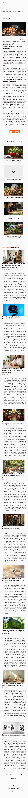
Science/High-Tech (14, 788)
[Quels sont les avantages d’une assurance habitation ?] (13, 228)
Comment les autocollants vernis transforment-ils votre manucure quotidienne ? (13, 370)
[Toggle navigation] (4, 2)
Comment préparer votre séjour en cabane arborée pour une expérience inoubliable (13, 632)
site (5, 57)
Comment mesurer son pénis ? (14, 179)
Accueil (2, 10)
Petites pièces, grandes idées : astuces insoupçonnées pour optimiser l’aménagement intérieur (13, 265)
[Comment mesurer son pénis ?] (13, 171)
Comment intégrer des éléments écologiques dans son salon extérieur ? (13, 475)
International (14, 782)
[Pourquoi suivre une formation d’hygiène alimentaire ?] (13, 208)
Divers (7, 10)
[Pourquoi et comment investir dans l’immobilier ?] (13, 189)
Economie (14, 778)
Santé (14, 785)
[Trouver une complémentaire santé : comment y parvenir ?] (13, 152)
